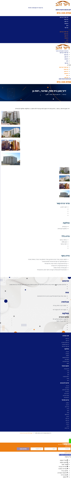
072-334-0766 (64, 12)
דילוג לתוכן (68, 453)
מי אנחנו (66, 23)
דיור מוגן (66, 21)
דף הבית (64, 94)
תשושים (67, 355)
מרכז (68, 370)
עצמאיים (67, 353)
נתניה (68, 412)
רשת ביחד (67, 391)
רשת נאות (67, 387)
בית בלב (67, 385)
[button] (35, 30)
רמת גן (67, 416)
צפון (68, 374)
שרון (68, 372)
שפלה (68, 378)
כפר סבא (67, 420)
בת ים (68, 426)
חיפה (68, 410)
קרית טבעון (67, 428)
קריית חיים (67, 406)
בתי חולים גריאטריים (65, 342)
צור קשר (66, 27)
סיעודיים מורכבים (66, 361)
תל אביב (67, 404)
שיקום (68, 363)
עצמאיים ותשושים (65, 357)
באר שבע (67, 418)
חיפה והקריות (66, 368)
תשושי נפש (67, 359)
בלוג (67, 25)
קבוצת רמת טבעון (65, 389)
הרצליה (67, 424)
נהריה (68, 408)
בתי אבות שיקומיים (65, 344)
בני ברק (67, 422)
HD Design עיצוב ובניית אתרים (26, 433)
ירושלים (67, 402)
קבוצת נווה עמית (66, 395)
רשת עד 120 (66, 393)
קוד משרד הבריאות (64, 17)
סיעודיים (67, 351)
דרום (68, 380)
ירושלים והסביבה (66, 376)
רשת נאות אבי (66, 397)
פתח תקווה (67, 414)
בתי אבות (66, 19)
